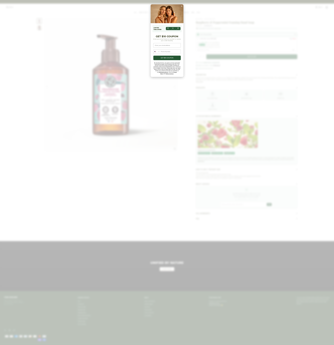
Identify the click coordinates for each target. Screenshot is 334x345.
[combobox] (156, 51)
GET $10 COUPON (167, 58)
